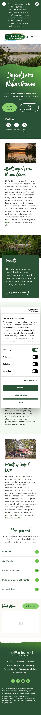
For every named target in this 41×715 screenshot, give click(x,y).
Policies (30, 662)
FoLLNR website (12, 518)
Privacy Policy (10, 669)
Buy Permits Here (17, 292)
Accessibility (28, 665)
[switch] (35, 357)
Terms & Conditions (28, 669)
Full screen (30, 606)
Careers (20, 662)
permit (8, 222)
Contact (10, 662)
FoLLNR (16, 479)
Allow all (20, 388)
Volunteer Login (20, 673)
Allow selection (20, 395)
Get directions (29, 107)
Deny (20, 403)
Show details (29, 380)
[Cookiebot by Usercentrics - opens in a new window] (28, 310)
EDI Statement (13, 665)
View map (9, 107)
